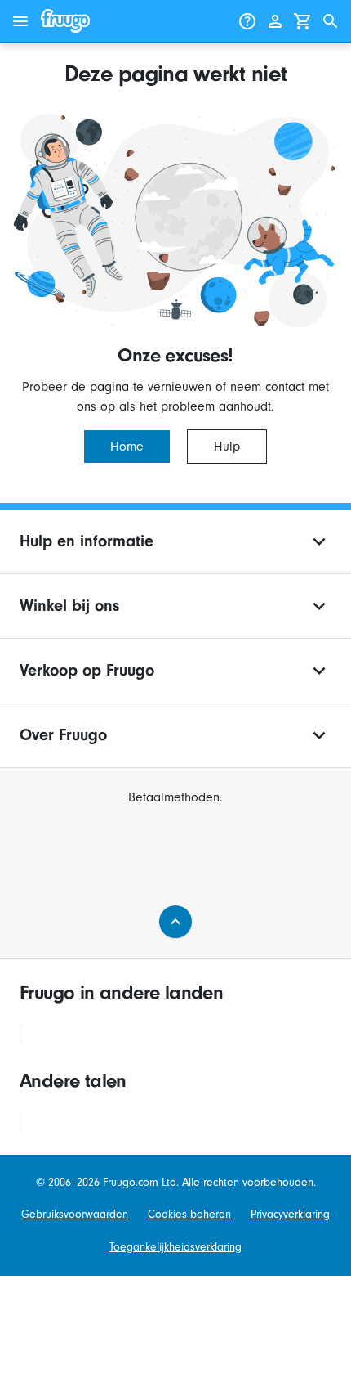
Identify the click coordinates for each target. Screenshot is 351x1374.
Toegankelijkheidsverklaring (175, 1247)
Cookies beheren (189, 1214)
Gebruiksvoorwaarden (74, 1214)
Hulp (227, 446)
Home (127, 446)
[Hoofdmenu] (20, 21)
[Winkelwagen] (303, 21)
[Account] (275, 21)
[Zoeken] (330, 21)
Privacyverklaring (290, 1214)
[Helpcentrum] (247, 21)
